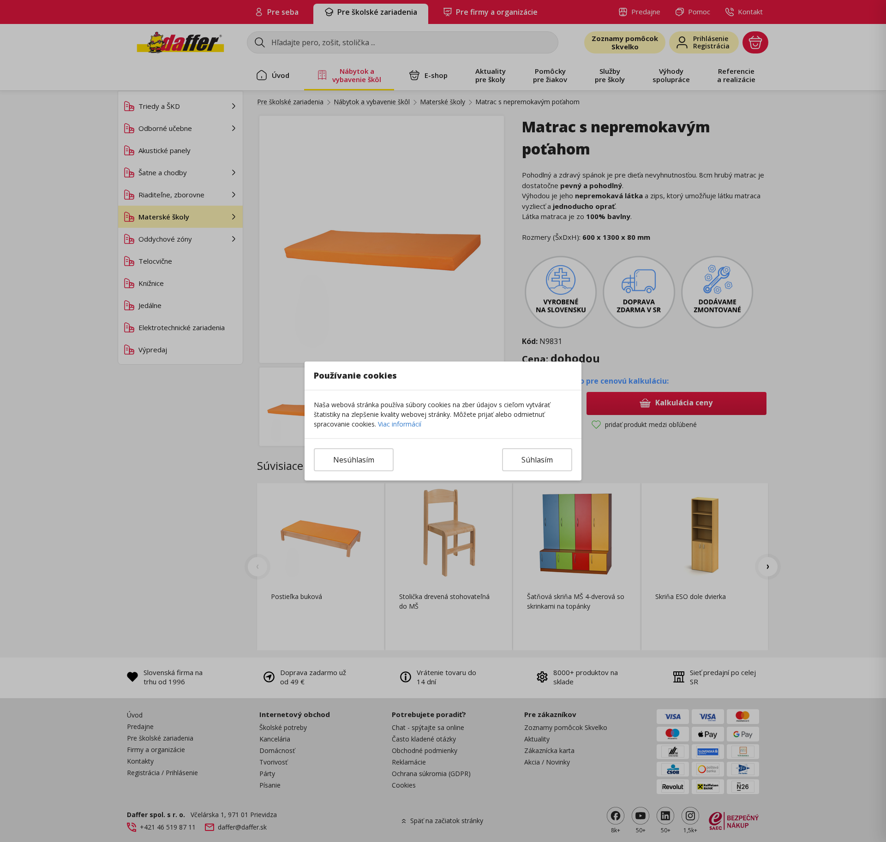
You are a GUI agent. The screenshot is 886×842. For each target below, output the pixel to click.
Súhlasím (537, 460)
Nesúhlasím (353, 460)
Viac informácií (399, 424)
